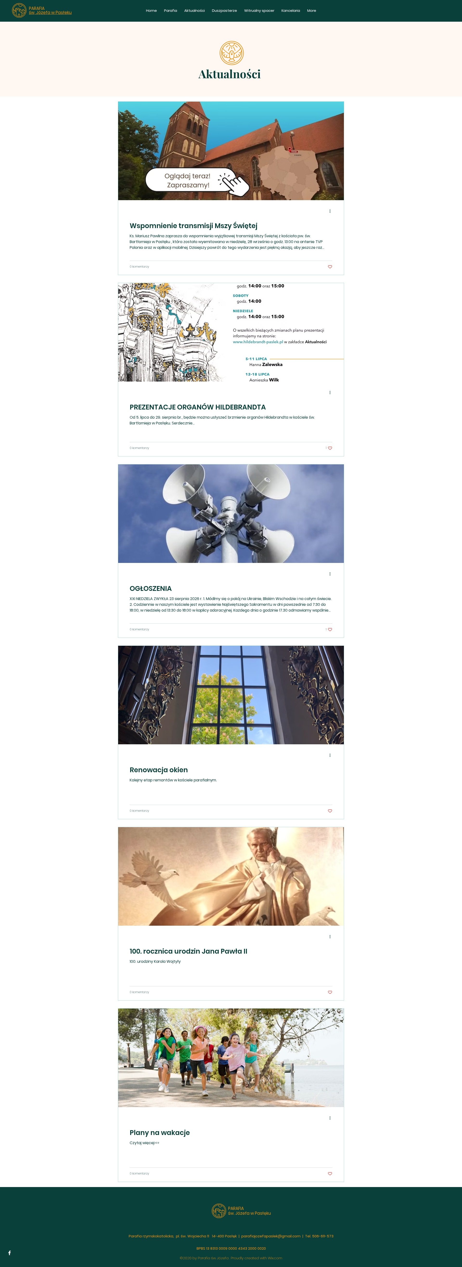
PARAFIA (37, 8)
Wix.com (275, 1257)
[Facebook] (9, 1253)
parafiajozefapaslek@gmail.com (271, 1236)
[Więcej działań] (331, 211)
